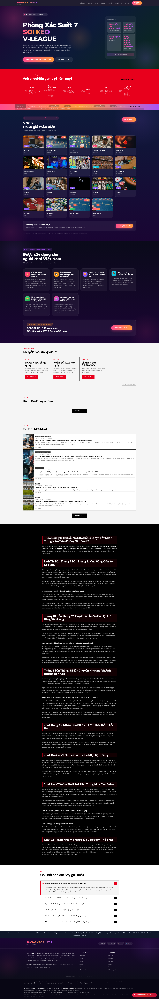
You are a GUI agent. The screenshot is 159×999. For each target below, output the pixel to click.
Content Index (12, 933)
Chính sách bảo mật (38, 967)
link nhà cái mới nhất (144, 933)
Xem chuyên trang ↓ (64, 59)
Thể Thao (82, 3)
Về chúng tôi (112, 970)
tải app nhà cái (132, 933)
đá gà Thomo (58, 933)
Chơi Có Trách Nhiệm (60, 964)
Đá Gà (96, 3)
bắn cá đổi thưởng (76, 933)
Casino (90, 3)
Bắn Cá (110, 3)
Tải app (110, 964)
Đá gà (81, 961)
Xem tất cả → (79, 410)
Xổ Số (103, 3)
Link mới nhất (112, 967)
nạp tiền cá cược (112, 933)
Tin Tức (126, 3)
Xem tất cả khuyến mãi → (129, 384)
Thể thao (82, 955)
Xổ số (81, 964)
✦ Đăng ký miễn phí (124, 226)
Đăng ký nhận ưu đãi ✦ (121, 328)
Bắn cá (81, 967)
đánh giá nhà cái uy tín (79, 935)
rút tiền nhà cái (122, 933)
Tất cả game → (129, 119)
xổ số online (66, 933)
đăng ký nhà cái (100, 933)
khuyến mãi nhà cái (89, 933)
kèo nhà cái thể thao (35, 933)
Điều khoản (47, 967)
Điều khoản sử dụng (75, 984)
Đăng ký (110, 955)
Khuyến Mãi (118, 3)
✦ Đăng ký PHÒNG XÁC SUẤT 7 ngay (38, 59)
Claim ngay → (31, 376)
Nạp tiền (110, 958)
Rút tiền (110, 961)
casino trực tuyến (47, 933)
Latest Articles (23, 933)
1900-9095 (59, 992)
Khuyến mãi (83, 970)
